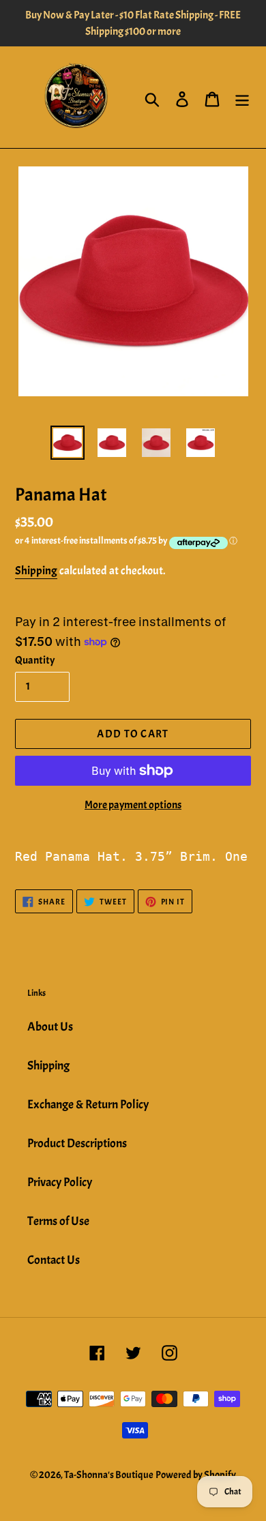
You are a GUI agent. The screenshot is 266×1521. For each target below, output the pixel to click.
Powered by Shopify (196, 1474)
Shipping (36, 570)
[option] (68, 442)
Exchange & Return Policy (88, 1104)
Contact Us (53, 1260)
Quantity (35, 660)
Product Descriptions (77, 1143)
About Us (50, 1027)
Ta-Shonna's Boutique (108, 1474)
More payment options (133, 805)
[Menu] (242, 97)
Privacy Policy (59, 1182)
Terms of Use (58, 1221)
